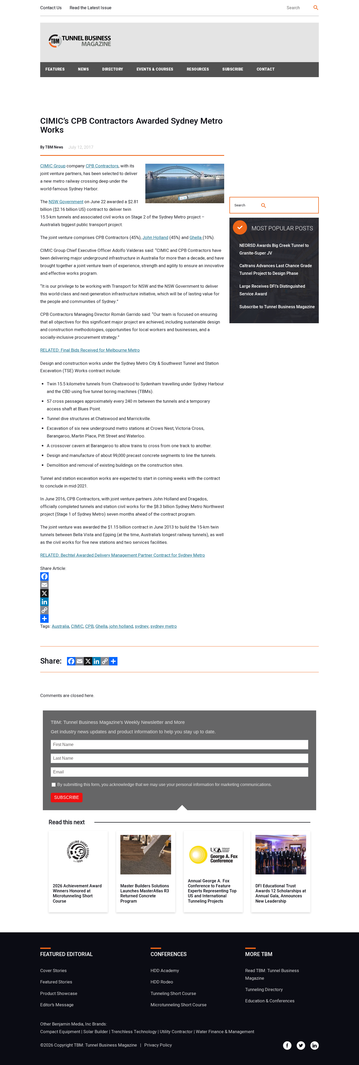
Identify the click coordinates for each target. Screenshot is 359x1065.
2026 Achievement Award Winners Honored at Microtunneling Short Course (77, 894)
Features (55, 69)
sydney (141, 626)
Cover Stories (53, 970)
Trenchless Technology (134, 1031)
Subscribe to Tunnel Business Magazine (277, 307)
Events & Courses (155, 69)
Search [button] (316, 8)
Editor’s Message (57, 1005)
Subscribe (232, 69)
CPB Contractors (102, 166)
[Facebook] (132, 576)
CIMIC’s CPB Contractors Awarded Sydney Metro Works (131, 126)
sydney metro (163, 626)
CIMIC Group (52, 166)
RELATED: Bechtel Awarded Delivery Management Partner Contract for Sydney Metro (122, 555)
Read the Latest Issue (90, 7)
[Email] (132, 585)
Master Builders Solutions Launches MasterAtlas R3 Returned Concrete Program (144, 894)
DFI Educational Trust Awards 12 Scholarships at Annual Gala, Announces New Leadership (280, 894)
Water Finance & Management (225, 1031)
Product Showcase (58, 993)
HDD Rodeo (162, 982)
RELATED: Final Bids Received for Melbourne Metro (90, 350)
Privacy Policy (158, 1045)
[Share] (132, 618)
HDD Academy (165, 970)
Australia (60, 626)
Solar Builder (95, 1031)
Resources (198, 69)
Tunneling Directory (264, 989)
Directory (112, 69)
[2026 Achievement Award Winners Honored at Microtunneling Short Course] (78, 854)
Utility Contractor (176, 1031)
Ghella (196, 237)
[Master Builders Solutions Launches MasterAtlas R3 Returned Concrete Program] (145, 854)
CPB (89, 626)
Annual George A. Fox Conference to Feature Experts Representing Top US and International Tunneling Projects (212, 891)
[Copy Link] (132, 610)
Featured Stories (56, 982)
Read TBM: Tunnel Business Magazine (272, 974)
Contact (266, 69)
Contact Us (51, 7)
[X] (132, 593)
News (83, 69)
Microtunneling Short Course (179, 1005)
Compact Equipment (60, 1031)
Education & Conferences (270, 1001)
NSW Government (66, 201)
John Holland (155, 237)
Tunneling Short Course (173, 993)
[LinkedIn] (132, 602)
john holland (121, 626)
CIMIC (77, 626)
